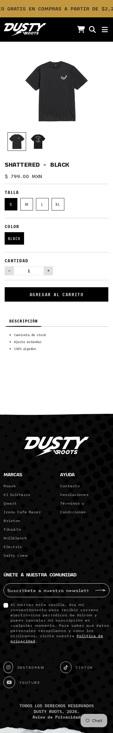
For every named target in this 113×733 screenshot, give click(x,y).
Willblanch (15, 538)
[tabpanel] (56, 344)
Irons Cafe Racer (22, 512)
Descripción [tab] (23, 320)
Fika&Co (12, 529)
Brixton (11, 520)
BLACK (14, 238)
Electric (12, 547)
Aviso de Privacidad (56, 717)
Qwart (10, 503)
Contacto (70, 486)
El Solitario (16, 494)
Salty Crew (15, 555)
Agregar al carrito (57, 294)
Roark (9, 486)
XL (57, 204)
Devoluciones (74, 494)
